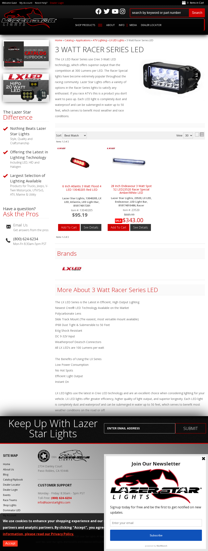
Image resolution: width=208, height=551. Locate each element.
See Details (91, 227)
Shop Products (85, 25)
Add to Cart (69, 227)
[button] (167, 12)
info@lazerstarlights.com (54, 502)
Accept (10, 543)
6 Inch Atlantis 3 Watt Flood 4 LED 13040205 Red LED (81, 188)
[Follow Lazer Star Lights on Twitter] (107, 11)
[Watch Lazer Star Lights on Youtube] (115, 11)
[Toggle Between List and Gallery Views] (199, 134)
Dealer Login (57, 2)
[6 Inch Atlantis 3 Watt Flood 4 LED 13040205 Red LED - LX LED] (61, 149)
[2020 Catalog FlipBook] (26, 67)
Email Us (20, 225)
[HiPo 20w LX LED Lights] (26, 101)
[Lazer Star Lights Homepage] (29, 18)
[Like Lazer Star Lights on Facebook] (98, 11)
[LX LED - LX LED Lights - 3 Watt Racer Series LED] (72, 269)
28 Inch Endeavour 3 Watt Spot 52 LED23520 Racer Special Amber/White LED (131, 189)
